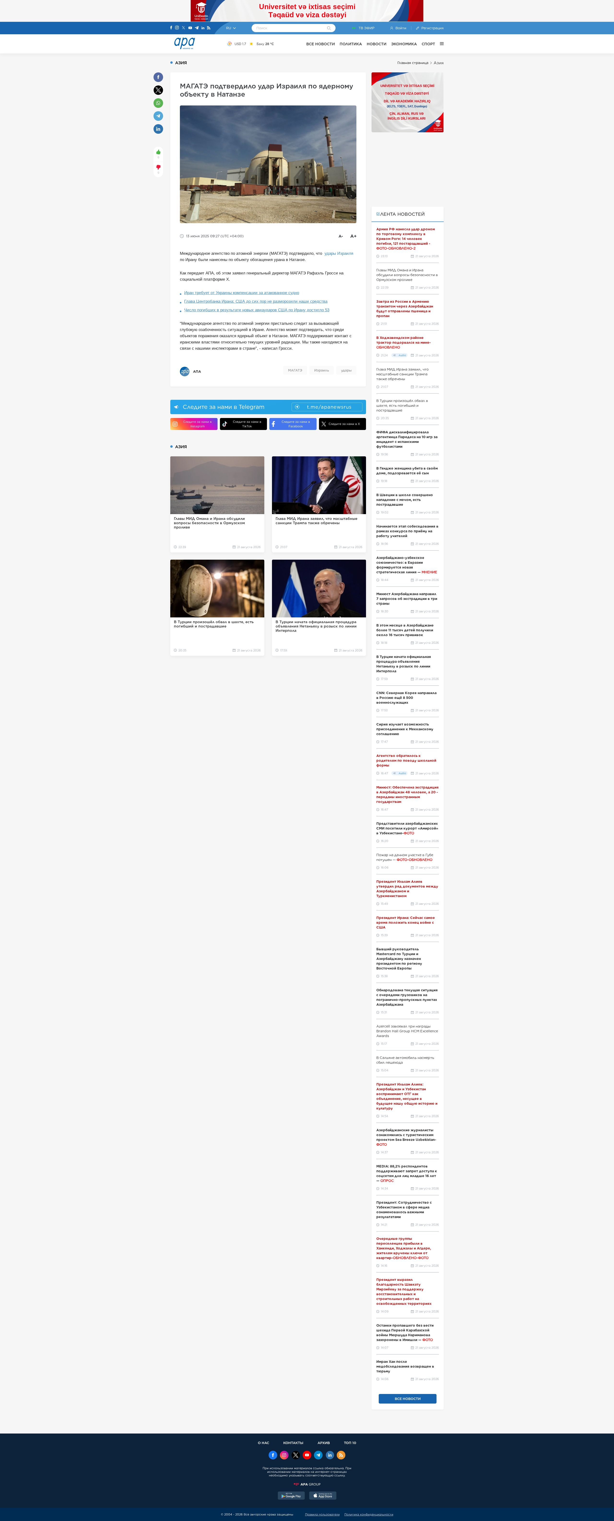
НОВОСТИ (376, 44)
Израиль (321, 370)
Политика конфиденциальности (368, 1514)
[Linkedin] (202, 28)
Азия (439, 63)
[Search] (329, 28)
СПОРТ (428, 44)
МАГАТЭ (295, 370)
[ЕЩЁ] (439, 44)
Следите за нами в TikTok (247, 424)
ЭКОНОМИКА (404, 44)
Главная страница (412, 63)
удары (346, 370)
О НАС (263, 1443)
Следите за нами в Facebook (296, 424)
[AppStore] (323, 1496)
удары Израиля (339, 253)
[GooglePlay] (291, 1496)
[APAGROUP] (307, 1484)
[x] (295, 1455)
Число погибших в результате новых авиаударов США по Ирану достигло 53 (256, 310)
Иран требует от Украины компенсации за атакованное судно (241, 292)
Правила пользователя (322, 1514)
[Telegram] (197, 28)
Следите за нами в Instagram (197, 424)
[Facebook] (171, 28)
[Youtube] (190, 28)
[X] (183, 28)
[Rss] (208, 28)
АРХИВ (324, 1443)
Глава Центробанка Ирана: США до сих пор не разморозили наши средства (255, 301)
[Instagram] (177, 28)
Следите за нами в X (344, 424)
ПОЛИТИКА (351, 44)
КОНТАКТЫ (293, 1443)
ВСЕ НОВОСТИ (320, 44)
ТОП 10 (350, 1443)
